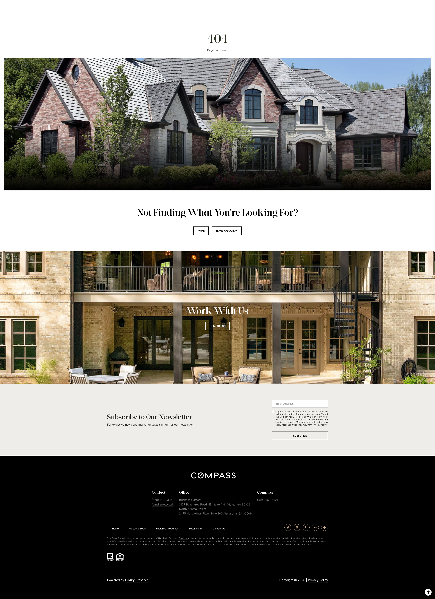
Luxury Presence (137, 580)
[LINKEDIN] (306, 527)
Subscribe (300, 435)
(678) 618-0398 (162, 500)
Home (201, 230)
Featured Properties (167, 528)
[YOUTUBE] (315, 527)
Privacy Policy (319, 425)
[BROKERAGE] (324, 527)
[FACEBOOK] (287, 527)
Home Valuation (227, 230)
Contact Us (219, 528)
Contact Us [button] (218, 326)
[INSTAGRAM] (297, 527)
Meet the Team (137, 528)
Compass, (183, 538)
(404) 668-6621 (267, 500)
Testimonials (196, 528)
